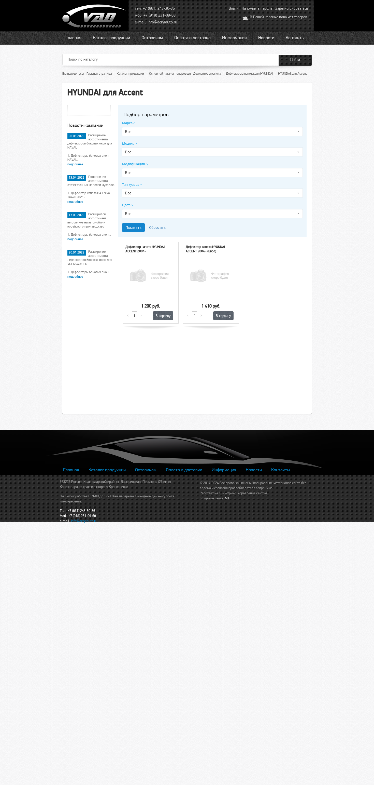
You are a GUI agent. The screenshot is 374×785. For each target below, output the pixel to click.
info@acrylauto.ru (162, 22)
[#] (95, 16)
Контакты (295, 38)
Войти (234, 8)
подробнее (75, 164)
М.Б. (228, 498)
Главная (73, 38)
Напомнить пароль (257, 8)
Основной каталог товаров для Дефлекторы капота (185, 74)
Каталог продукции (111, 38)
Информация (234, 38)
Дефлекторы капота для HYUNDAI (249, 74)
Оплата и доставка (192, 38)
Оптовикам (152, 38)
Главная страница (99, 74)
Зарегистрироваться (291, 8)
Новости (266, 38)
